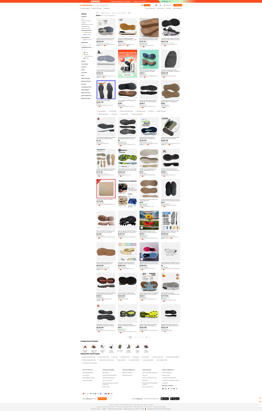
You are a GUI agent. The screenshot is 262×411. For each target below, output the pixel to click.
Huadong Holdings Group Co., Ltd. (168, 174)
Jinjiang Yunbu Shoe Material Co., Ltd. (169, 44)
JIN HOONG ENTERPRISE (166, 330)
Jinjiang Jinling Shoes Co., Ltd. (124, 174)
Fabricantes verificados (127, 372)
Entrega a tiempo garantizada (108, 377)
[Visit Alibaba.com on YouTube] (174, 388)
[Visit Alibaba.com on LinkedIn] (166, 388)
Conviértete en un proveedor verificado (170, 380)
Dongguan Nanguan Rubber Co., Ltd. (125, 268)
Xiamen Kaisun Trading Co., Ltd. (103, 268)
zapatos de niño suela (161, 111)
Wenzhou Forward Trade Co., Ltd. (147, 206)
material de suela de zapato (137, 114)
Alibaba (97, 12)
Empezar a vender (166, 375)
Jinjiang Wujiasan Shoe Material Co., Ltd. (148, 298)
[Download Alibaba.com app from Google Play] (174, 398)
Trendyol (145, 404)
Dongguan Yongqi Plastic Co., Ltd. (147, 45)
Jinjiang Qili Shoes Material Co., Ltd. (168, 299)
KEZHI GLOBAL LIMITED (123, 298)
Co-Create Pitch (86, 375)
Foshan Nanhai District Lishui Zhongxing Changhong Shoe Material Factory (106, 330)
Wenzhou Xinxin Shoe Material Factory (148, 174)
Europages (151, 404)
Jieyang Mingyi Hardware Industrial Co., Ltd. (170, 143)
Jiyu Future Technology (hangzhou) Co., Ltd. (127, 331)
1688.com (117, 404)
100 (146, 337)
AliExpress (111, 404)
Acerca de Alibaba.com (88, 369)
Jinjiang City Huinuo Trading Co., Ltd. (104, 298)
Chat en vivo (145, 375)
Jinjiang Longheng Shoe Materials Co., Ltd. (105, 44)
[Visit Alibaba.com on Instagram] (171, 388)
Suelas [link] (129, 12)
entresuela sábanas (102, 111)
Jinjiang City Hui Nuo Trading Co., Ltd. (126, 44)
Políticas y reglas (106, 386)
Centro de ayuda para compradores (149, 372)
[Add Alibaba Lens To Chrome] (102, 398)
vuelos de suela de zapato (103, 114)
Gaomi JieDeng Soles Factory (102, 143)
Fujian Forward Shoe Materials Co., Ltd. (104, 105)
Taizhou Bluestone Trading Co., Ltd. (168, 75)
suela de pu (151, 111)
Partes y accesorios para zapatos (119, 12)
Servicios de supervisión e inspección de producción (110, 383)
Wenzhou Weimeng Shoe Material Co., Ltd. (149, 75)
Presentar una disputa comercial (149, 377)
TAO (142, 404)
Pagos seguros (105, 372)
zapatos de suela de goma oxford (126, 111)
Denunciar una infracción (147, 386)
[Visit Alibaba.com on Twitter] (168, 388)
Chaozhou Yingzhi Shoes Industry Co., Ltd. (105, 174)
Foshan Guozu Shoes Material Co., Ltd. (148, 106)
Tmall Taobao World (124, 404)
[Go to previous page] (127, 337)
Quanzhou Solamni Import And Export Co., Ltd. (149, 330)
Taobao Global (137, 404)
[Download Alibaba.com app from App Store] (165, 398)
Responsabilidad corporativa (89, 377)
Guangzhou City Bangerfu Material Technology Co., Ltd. (106, 236)
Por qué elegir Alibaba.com (88, 372)
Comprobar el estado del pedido (169, 377)
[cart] (161, 5)
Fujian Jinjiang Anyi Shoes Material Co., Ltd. (105, 204)
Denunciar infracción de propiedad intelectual (149, 383)
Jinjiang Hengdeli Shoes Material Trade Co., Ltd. (149, 237)
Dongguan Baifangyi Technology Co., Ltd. (169, 236)
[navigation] (87, 175)
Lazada (131, 404)
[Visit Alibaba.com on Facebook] (163, 388)
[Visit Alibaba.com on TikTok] (177, 388)
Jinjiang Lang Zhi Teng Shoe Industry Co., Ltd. (106, 75)
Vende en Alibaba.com (167, 372)
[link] (260, 398)
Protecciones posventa (107, 380)
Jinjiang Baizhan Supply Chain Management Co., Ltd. (170, 268)
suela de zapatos (113, 111)
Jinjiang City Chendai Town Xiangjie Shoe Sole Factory (127, 236)
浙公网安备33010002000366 (153, 408)
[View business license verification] (143, 409)
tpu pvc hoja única (124, 114)
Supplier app (139, 398)
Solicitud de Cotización (127, 375)
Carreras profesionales (87, 380)
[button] (142, 5)
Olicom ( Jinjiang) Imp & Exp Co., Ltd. (147, 268)
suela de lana (114, 114)
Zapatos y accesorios (105, 12)
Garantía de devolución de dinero (109, 375)
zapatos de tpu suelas (141, 111)
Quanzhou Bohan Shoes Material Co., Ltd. (126, 144)
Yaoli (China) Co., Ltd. (165, 106)
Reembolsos (145, 380)
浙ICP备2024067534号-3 (165, 408)
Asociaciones (165, 382)
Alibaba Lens (89, 398)
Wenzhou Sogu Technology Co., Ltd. (168, 205)
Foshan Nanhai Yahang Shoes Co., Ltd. (126, 106)
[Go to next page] (149, 337)
